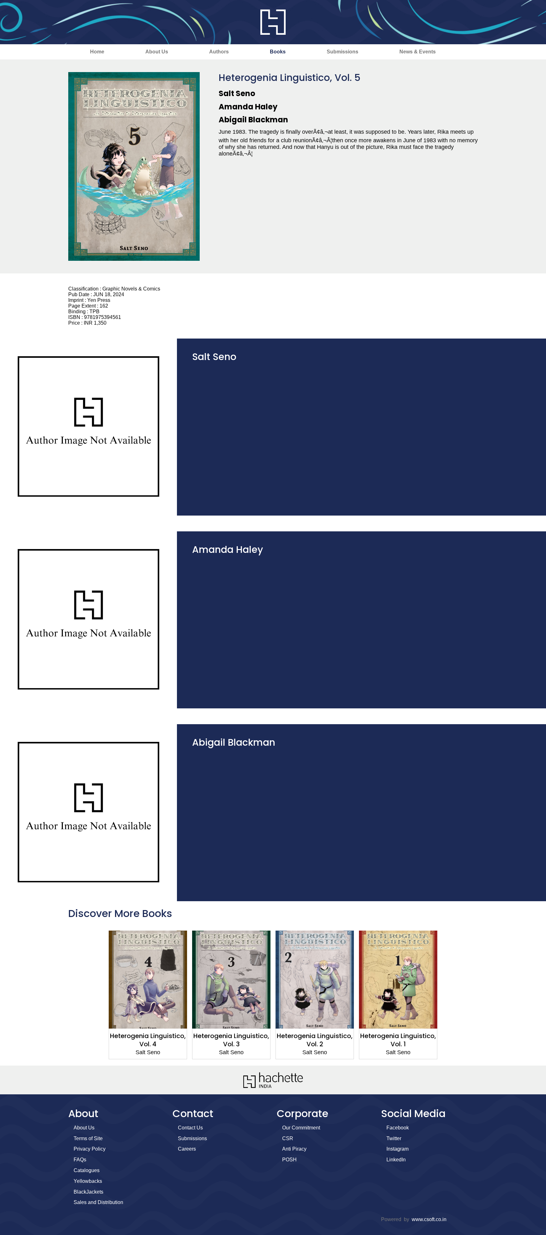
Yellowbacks (88, 1181)
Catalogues (87, 1170)
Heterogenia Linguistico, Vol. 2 (315, 1040)
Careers (187, 1149)
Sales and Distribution (98, 1202)
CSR (287, 1138)
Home (97, 51)
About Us (156, 51)
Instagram (397, 1149)
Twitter (393, 1138)
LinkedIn (396, 1159)
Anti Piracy (294, 1149)
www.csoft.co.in (429, 1219)
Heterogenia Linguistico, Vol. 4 (148, 1040)
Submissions (342, 51)
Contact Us (190, 1127)
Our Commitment (301, 1127)
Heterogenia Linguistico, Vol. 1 (398, 1040)
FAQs (80, 1159)
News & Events (417, 51)
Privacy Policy (90, 1149)
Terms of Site (88, 1138)
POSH (289, 1159)
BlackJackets (88, 1192)
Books (278, 51)
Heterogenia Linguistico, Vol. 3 (231, 1040)
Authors (219, 51)
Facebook (397, 1127)
